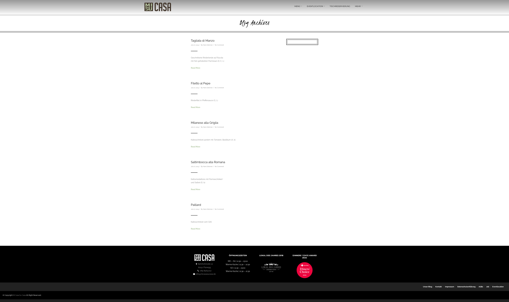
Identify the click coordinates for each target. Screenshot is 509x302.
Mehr (358, 6)
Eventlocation (315, 6)
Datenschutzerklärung (466, 287)
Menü (297, 6)
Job (487, 287)
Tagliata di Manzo (202, 40)
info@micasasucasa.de (206, 274)
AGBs (481, 287)
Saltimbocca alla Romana (208, 162)
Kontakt (438, 287)
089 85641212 (205, 271)
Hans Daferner (208, 45)
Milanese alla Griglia (204, 122)
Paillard (196, 205)
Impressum (449, 287)
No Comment (219, 45)
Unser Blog (427, 287)
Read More (195, 68)
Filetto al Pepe (200, 83)
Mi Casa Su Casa (19, 295)
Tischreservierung (340, 6)
